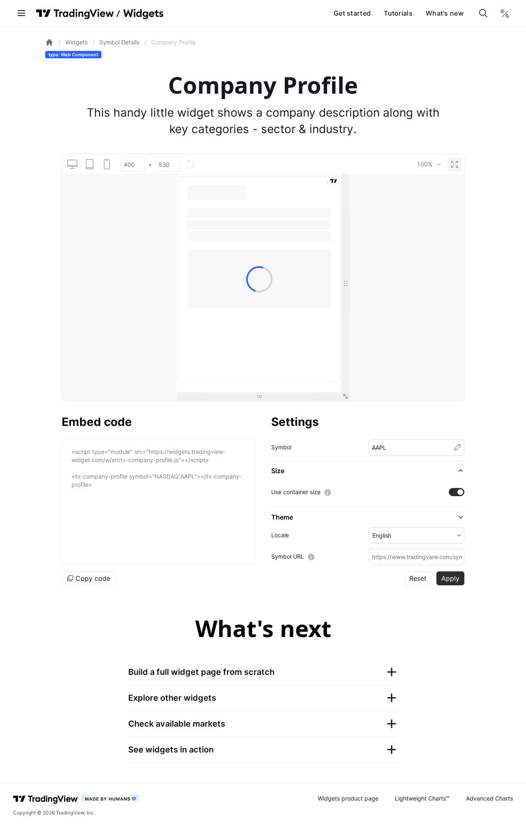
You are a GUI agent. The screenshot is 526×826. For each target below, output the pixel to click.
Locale (280, 534)
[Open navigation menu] (21, 13)
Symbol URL (287, 556)
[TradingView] (75, 13)
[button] (367, 471)
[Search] (483, 13)
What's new (445, 13)
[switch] (456, 492)
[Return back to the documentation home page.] (49, 42)
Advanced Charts (489, 798)
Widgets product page (348, 798)
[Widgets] (143, 14)
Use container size (296, 491)
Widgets (76, 42)
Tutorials (398, 13)
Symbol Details (119, 42)
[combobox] (428, 164)
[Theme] (504, 13)
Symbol (281, 447)
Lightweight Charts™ (422, 798)
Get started (352, 13)
